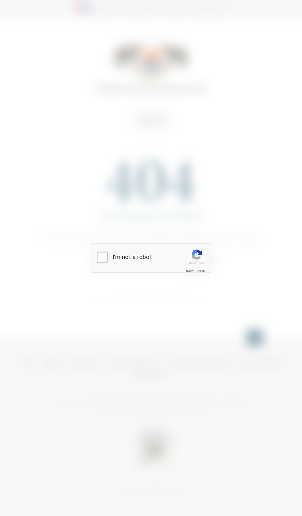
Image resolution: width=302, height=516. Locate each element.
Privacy (189, 270)
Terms (201, 270)
